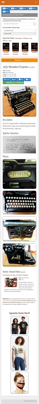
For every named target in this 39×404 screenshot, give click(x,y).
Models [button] (14, 8)
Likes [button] (28, 79)
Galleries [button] (23, 8)
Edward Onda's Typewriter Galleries (9, 275)
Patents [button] (6, 11)
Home (4, 60)
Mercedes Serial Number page (27, 300)
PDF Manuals (26, 38)
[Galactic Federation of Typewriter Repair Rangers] (19, 352)
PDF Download (6, 54)
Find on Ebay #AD (9, 82)
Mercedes (7, 60)
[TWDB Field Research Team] (19, 382)
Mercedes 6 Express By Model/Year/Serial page (11, 302)
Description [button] (7, 79)
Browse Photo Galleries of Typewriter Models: (11, 27)
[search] (19, 30)
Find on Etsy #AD (19, 82)
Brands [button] (5, 8)
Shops (10, 40)
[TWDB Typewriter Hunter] (19, 325)
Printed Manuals (18, 38)
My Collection (19, 275)
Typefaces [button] (32, 8)
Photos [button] (21, 79)
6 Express (12, 60)
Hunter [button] (14, 79)
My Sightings (25, 275)
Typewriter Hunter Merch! (19, 313)
